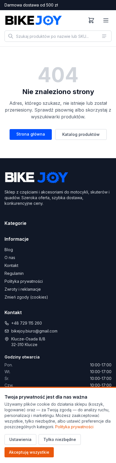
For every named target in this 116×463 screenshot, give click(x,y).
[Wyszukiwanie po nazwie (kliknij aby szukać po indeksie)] (104, 36)
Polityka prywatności (24, 281)
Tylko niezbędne (59, 439)
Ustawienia (20, 439)
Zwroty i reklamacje (23, 289)
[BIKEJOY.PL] (33, 20)
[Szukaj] (11, 36)
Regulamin (14, 273)
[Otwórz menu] (105, 20)
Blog (9, 249)
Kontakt (11, 265)
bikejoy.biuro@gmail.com (34, 331)
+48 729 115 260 (26, 323)
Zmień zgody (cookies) (26, 297)
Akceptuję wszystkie (29, 452)
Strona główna (30, 134)
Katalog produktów (81, 134)
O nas (10, 257)
